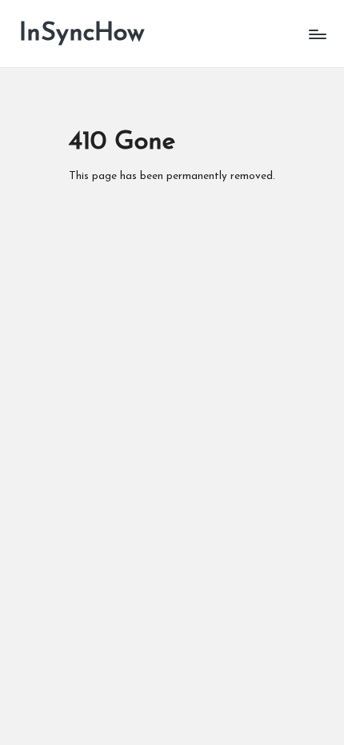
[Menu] (317, 34)
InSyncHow (82, 33)
